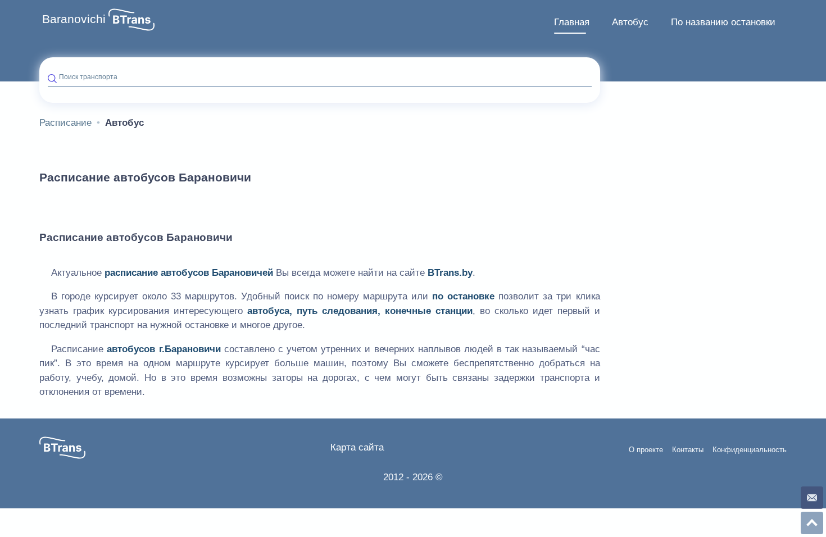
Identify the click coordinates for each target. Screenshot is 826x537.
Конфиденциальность (749, 450)
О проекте (646, 450)
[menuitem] (572, 22)
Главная (571, 22)
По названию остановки (723, 22)
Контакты (688, 450)
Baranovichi (74, 19)
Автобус (630, 22)
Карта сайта (357, 447)
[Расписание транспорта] (131, 19)
